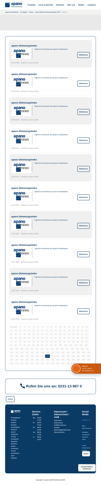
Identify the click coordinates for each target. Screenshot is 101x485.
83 (64, 341)
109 (27, 349)
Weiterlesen (83, 55)
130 (52, 352)
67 (73, 338)
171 (16, 363)
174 (32, 363)
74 (24, 341)
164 (63, 360)
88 (87, 341)
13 (73, 327)
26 (51, 330)
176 (42, 363)
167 (78, 360)
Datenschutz (58, 423)
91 (20, 345)
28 (60, 330)
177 (47, 363)
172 (22, 363)
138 (11, 356)
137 (88, 352)
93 (29, 345)
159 (37, 360)
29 (64, 330)
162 (52, 360)
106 (11, 349)
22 (33, 330)
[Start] (13, 5)
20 (24, 330)
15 (82, 327)
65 (64, 338)
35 (11, 334)
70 (87, 338)
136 (83, 352)
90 (16, 345)
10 (60, 327)
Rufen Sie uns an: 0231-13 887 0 (54, 386)
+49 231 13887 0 (87, 368)
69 (82, 338)
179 (57, 363)
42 (42, 334)
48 (69, 334)
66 (69, 338)
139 (16, 356)
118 (72, 349)
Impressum (58, 420)
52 (87, 334)
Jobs (12, 455)
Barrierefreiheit (59, 432)
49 (73, 334)
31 (73, 330)
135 (78, 352)
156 (22, 360)
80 (51, 341)
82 (60, 341)
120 (82, 349)
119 (77, 349)
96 (42, 345)
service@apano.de (87, 370)
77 (38, 341)
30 (69, 330)
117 (67, 349)
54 (16, 338)
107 (16, 349)
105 (86, 345)
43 (47, 334)
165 (68, 360)
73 (20, 341)
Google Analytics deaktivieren (87, 468)
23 (38, 330)
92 (24, 345)
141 (27, 356)
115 (57, 349)
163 (57, 360)
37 (20, 334)
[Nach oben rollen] (96, 480)
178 (52, 363)
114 (52, 349)
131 (57, 352)
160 (42, 360)
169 (88, 360)
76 (33, 341)
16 (87, 327)
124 (22, 352)
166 (73, 360)
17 (11, 330)
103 (75, 345)
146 (52, 356)
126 (32, 352)
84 (69, 341)
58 (33, 338)
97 (47, 345)
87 (82, 341)
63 (56, 338)
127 (37, 352)
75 (29, 341)
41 (38, 334)
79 (47, 341)
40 (33, 334)
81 (56, 341)
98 (51, 345)
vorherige (13, 327)
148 (63, 356)
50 (78, 334)
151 (78, 356)
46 (60, 334)
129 (47, 352)
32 (78, 330)
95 (38, 345)
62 (51, 338)
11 (65, 327)
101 (65, 345)
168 (83, 360)
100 (60, 345)
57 (29, 338)
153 (88, 356)
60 (42, 338)
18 (16, 330)
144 (42, 356)
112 (42, 349)
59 (38, 338)
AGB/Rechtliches (60, 425)
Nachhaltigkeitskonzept (62, 430)
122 (11, 352)
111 (37, 349)
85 (73, 341)
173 (27, 363)
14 (78, 327)
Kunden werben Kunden (13, 422)
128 (42, 352)
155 (16, 360)
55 (20, 338)
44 (51, 334)
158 (32, 360)
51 (82, 334)
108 (22, 349)
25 (47, 330)
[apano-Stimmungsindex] (21, 53)
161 (47, 360)
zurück (10, 399)
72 (16, 341)
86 (78, 341)
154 (11, 360)
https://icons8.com (87, 428)
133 (68, 352)
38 (24, 334)
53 (11, 338)
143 (37, 356)
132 (63, 352)
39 (29, 334)
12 (69, 327)
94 (33, 345)
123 (16, 352)
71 (11, 341)
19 (20, 330)
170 (11, 363)
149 (68, 356)
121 (87, 349)
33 (82, 330)
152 (83, 356)
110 (32, 349)
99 (56, 345)
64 (60, 338)
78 (42, 341)
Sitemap (14, 458)
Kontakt (56, 427)
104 (81, 345)
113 (47, 349)
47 (64, 334)
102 (70, 345)
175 (37, 363)
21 (29, 330)
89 (11, 345)
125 (27, 352)
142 (32, 356)
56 (24, 338)
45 (56, 334)
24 (42, 330)
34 (87, 330)
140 (22, 356)
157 (27, 360)
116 (62, 349)
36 (16, 334)
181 (68, 363)
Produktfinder (15, 418)
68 (78, 338)
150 (73, 356)
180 (63, 363)
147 (57, 356)
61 (47, 338)
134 (73, 352)
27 (56, 330)
